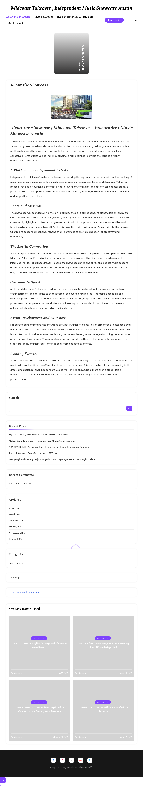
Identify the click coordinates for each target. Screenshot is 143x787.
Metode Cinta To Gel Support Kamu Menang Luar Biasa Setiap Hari (42, 440)
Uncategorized (16, 563)
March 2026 (15, 514)
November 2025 (17, 532)
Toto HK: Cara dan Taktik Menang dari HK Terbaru (34, 453)
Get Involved (15, 23)
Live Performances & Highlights (75, 17)
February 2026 (16, 520)
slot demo (14, 592)
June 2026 (14, 508)
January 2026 (16, 526)
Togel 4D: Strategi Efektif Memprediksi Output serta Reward (38, 434)
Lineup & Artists (44, 17)
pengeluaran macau (30, 592)
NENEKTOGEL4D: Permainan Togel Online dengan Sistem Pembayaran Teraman (49, 447)
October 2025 (15, 539)
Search (14, 398)
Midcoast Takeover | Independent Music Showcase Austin (71, 8)
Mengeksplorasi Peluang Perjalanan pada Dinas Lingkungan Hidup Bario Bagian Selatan (52, 459)
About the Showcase (18, 17)
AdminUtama (17, 673)
